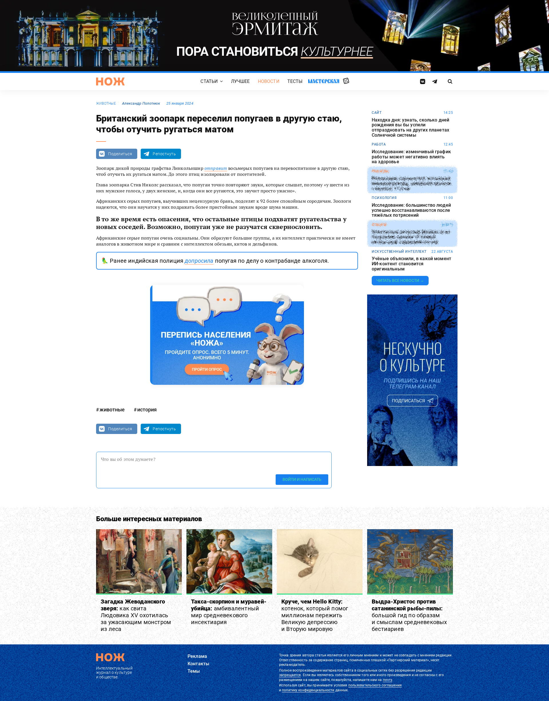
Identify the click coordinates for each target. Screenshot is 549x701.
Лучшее (240, 81)
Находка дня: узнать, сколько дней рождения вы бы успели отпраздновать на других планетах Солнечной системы (410, 128)
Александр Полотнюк (141, 103)
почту (387, 680)
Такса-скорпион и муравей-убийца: (228, 612)
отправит (215, 168)
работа (379, 144)
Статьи (209, 81)
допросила (199, 260)
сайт (376, 113)
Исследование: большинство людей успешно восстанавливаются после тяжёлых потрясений (411, 210)
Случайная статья (346, 81)
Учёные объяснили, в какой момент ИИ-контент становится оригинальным (411, 263)
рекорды (380, 171)
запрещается (290, 675)
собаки (379, 225)
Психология (384, 198)
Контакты (198, 663)
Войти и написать (302, 479)
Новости (268, 81)
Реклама (197, 656)
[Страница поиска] (450, 81)
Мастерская (323, 81)
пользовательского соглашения (375, 685)
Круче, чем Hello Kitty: (314, 615)
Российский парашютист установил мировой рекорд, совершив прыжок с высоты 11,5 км (411, 183)
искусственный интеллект (399, 252)
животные (106, 103)
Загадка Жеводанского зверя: (136, 615)
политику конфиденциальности (308, 690)
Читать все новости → (400, 280)
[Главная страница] (110, 81)
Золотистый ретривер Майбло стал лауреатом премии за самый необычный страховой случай (411, 237)
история (147, 410)
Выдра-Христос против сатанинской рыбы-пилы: (409, 615)
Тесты (295, 81)
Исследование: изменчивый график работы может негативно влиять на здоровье (411, 156)
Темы (194, 671)
